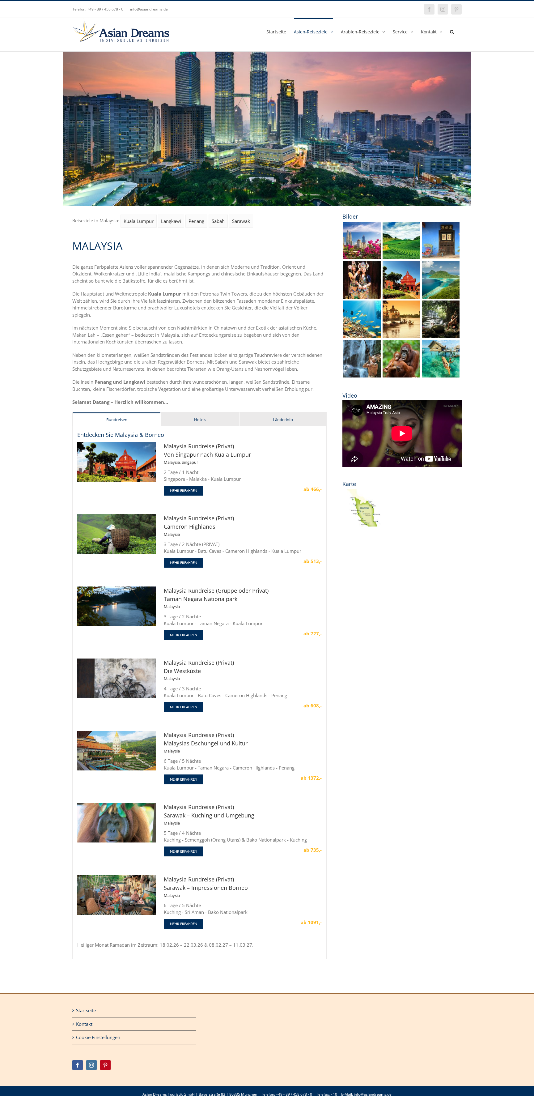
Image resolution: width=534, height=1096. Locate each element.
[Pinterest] (105, 1065)
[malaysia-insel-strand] (441, 263)
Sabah (218, 221)
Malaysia (172, 462)
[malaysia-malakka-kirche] (401, 263)
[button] (452, 31)
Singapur (190, 462)
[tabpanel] (199, 692)
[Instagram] (91, 1065)
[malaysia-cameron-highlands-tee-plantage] (401, 224)
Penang (196, 221)
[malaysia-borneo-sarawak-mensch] (441, 303)
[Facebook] (77, 1065)
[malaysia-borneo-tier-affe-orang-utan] (401, 342)
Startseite (86, 1010)
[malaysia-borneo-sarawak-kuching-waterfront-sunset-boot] (401, 303)
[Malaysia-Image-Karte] (362, 491)
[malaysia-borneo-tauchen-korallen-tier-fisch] (362, 303)
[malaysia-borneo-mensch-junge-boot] (441, 342)
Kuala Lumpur (139, 221)
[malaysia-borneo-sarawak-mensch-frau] (362, 263)
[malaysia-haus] (441, 224)
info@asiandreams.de (149, 9)
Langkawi (171, 221)
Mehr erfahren (183, 490)
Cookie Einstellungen (98, 1037)
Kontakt (84, 1024)
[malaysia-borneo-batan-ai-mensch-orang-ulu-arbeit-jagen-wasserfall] (362, 342)
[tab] (116, 419)
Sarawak (241, 221)
